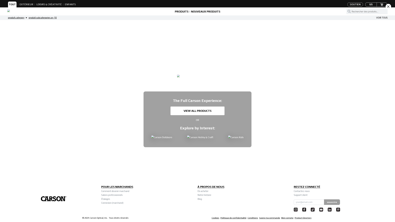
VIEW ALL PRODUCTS (198, 110)
